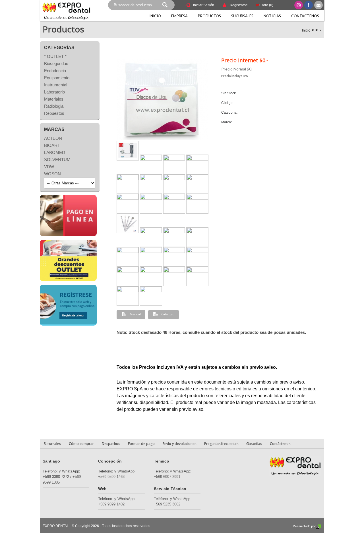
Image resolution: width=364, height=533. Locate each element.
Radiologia (53, 106)
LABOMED (54, 152)
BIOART (52, 145)
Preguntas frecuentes (221, 443)
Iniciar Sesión (203, 5)
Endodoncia (55, 70)
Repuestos (54, 113)
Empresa (179, 16)
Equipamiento (56, 77)
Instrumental (55, 84)
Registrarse (239, 5)
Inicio (155, 16)
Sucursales (242, 16)
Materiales (53, 99)
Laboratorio (54, 91)
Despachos (111, 443)
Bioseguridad (56, 63)
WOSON (52, 173)
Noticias (272, 16)
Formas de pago (141, 443)
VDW (49, 166)
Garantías (254, 443)
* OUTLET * (55, 56)
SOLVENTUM (57, 159)
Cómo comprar (81, 443)
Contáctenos (305, 16)
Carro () (266, 5)
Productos (209, 16)
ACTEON (53, 138)
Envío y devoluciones (179, 443)
